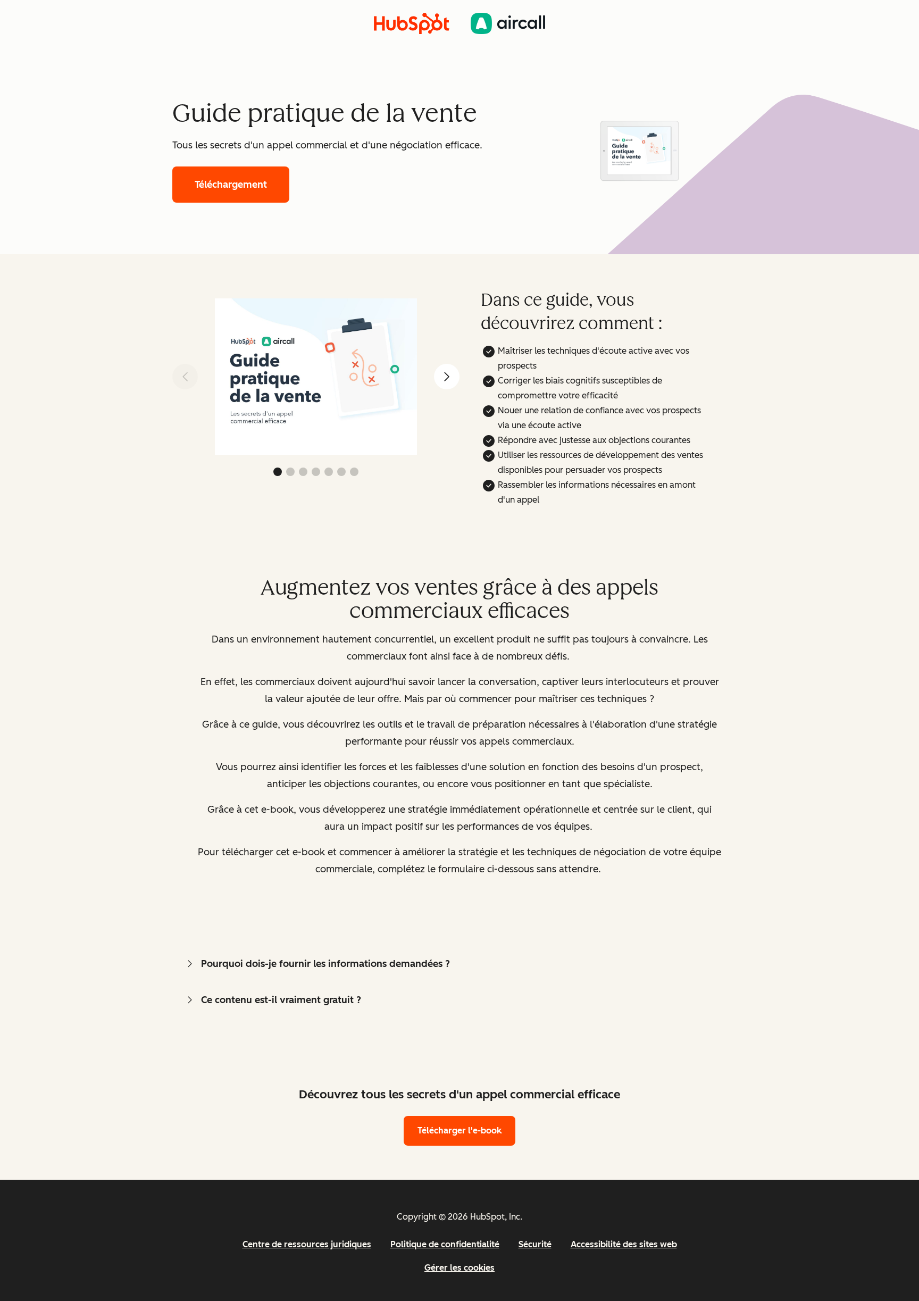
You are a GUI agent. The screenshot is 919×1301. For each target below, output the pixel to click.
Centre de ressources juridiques (307, 1244)
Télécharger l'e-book (459, 1130)
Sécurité (535, 1244)
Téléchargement (231, 184)
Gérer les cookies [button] (459, 1268)
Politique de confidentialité (444, 1244)
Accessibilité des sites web (624, 1244)
